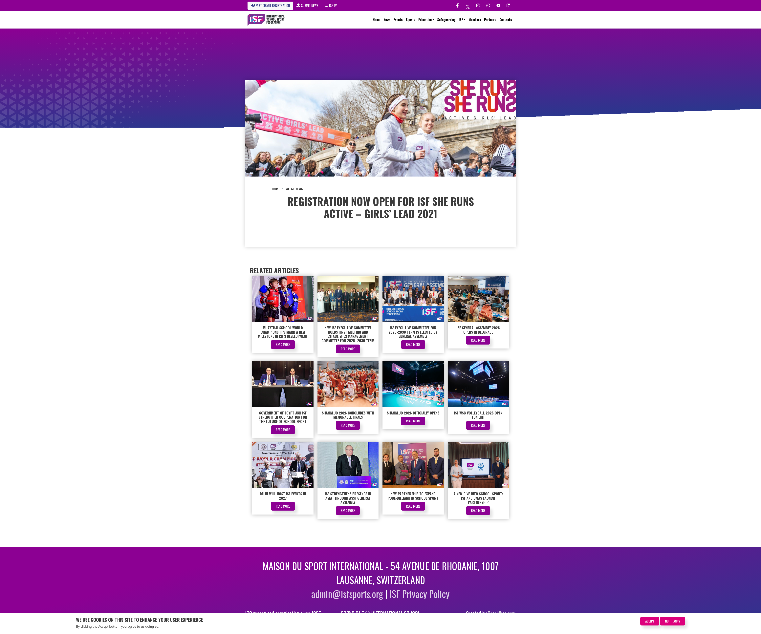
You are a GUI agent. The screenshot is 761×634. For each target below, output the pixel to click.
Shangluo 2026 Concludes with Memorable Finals (348, 415)
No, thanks (672, 621)
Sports (410, 19)
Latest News (294, 188)
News (386, 19)
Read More (283, 344)
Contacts (505, 19)
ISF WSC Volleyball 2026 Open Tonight (478, 415)
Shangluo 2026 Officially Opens (413, 412)
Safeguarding (446, 19)
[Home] (266, 20)
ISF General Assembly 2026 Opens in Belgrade (478, 330)
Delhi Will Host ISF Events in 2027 (283, 496)
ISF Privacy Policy (420, 594)
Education (425, 19)
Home (376, 19)
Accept (649, 621)
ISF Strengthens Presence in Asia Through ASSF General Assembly (348, 498)
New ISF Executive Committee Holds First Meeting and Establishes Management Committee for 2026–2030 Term (347, 334)
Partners (490, 19)
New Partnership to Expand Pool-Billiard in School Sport (413, 496)
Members (474, 19)
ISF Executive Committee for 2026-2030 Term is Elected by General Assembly (413, 332)
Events (398, 19)
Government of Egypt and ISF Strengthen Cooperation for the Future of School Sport (283, 417)
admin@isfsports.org (347, 594)
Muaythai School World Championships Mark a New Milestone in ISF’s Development (283, 332)
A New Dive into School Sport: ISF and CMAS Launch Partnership (478, 498)
